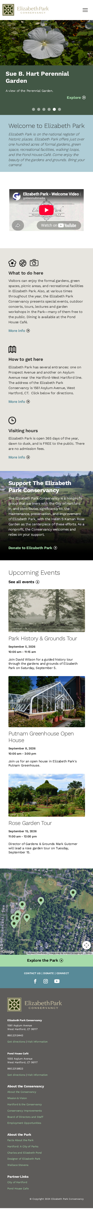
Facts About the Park (20, 1140)
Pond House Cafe (18, 1188)
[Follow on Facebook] (35, 981)
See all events (21, 581)
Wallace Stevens (17, 1165)
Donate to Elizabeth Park (30, 548)
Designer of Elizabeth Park (23, 1158)
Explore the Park (42, 960)
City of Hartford (17, 1182)
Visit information (37, 1041)
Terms (88, 953)
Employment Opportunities (24, 1122)
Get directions (16, 1041)
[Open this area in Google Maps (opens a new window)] (8, 952)
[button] (26, 918)
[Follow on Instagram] (45, 981)
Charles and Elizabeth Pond (24, 1152)
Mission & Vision (17, 1098)
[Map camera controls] (86, 945)
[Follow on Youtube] (57, 981)
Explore (74, 97)
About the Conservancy (21, 1091)
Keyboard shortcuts (37, 953)
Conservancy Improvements (24, 1110)
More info (16, 330)
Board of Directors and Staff (25, 1116)
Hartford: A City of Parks (22, 1146)
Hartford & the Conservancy (24, 1104)
